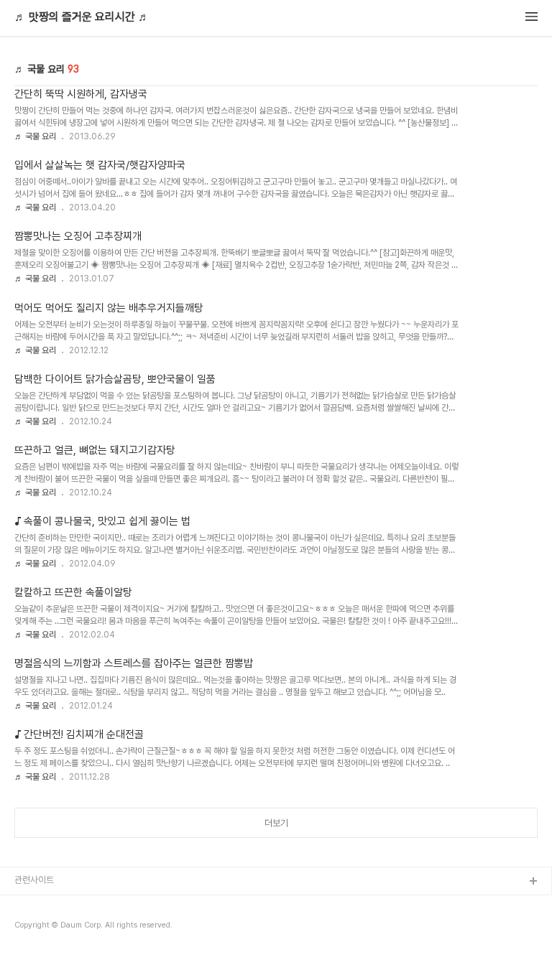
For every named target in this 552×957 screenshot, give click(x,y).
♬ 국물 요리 (35, 136)
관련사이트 (34, 879)
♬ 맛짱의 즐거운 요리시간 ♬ (82, 17)
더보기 (276, 823)
